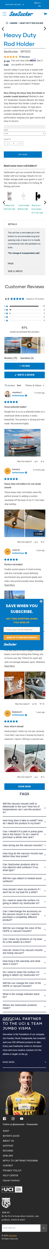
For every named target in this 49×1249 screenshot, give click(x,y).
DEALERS (8, 1155)
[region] (24, 345)
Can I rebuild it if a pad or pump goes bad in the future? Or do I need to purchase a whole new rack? (23, 834)
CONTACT (8, 1165)
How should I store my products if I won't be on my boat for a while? (21, 891)
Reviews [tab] (10, 358)
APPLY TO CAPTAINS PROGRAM (20, 1160)
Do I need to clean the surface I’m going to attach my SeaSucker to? (21, 902)
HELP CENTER (10, 1175)
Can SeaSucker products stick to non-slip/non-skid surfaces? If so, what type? (21, 867)
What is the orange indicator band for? (21, 995)
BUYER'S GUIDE (11, 1136)
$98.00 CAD (23, 209)
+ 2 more (39, 534)
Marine (13, 23)
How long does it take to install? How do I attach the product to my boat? (23, 822)
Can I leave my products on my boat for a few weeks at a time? (22, 940)
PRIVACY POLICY (12, 1170)
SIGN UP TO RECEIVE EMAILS (22, 637)
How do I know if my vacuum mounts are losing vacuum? (23, 951)
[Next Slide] (42, 345)
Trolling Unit (9, 205)
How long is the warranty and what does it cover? (21, 962)
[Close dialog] (41, 601)
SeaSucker (11, 51)
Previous (2, 27)
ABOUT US (8, 1141)
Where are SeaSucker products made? (20, 1006)
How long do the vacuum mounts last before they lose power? (23, 855)
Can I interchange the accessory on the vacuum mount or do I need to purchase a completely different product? (22, 915)
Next (45, 27)
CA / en (39, 4)
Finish (6, 130)
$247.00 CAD (9, 209)
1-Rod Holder (24, 205)
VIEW (24, 1106)
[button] (45, 14)
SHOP (6, 1131)
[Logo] (21, 13)
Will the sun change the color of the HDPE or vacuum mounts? (22, 929)
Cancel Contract (11, 1180)
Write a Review (30, 375)
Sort (19, 385)
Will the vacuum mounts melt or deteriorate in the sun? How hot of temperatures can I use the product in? (22, 808)
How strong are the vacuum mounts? (23, 845)
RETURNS (8, 1150)
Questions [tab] (27, 358)
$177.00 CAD (37, 213)
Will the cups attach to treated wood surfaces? (22, 880)
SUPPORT (8, 1146)
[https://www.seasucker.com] (7, 23)
